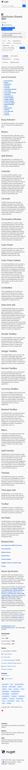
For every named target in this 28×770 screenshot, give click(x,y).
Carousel (7, 87)
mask (22, 689)
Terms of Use (20, 760)
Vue (18, 592)
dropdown (22, 696)
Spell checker (8, 108)
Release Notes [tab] (15, 62)
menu (17, 701)
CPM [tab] (3, 43)
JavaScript (4, 592)
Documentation (6, 549)
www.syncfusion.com (7, 627)
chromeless (19, 698)
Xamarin (13, 593)
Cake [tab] (12, 45)
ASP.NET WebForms (18, 590)
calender (4, 698)
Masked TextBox (9, 104)
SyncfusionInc (9, 678)
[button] (22, 48)
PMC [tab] (9, 41)
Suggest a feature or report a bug (11, 563)
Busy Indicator (8, 81)
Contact (4, 724)
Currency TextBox (9, 103)
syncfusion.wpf (19, 684)
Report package (7, 669)
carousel (11, 698)
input (10, 689)
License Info (6, 657)
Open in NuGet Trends (9, 666)
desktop (4, 686)
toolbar (9, 703)
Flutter (3, 593)
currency (16, 689)
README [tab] (6, 56)
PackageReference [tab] (16, 41)
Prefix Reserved (8, 25)
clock (3, 701)
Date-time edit (8, 96)
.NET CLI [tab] (4, 41)
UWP (23, 593)
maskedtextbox (15, 691)
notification (14, 694)
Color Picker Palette (10, 92)
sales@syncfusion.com (8, 626)
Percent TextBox (9, 101)
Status (3, 731)
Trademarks (11, 764)
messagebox (5, 694)
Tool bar (6, 113)
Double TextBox (9, 98)
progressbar (5, 696)
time (3, 703)
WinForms (5, 597)
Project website (7, 654)
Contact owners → (5, 675)
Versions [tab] (6, 62)
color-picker (10, 701)
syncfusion (5, 684)
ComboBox (7, 94)
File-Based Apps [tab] (5, 45)
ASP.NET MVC (8, 590)
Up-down (7, 115)
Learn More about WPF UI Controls (11, 545)
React (15, 592)
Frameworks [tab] (15, 56)
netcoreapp (12, 686)
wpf (11, 684)
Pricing (3, 566)
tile (22, 701)
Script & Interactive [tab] (17, 43)
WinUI (13, 597)
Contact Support (6, 559)
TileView (6, 109)
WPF (9, 597)
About (14, 760)
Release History (6, 552)
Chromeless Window (10, 89)
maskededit (5, 691)
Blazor (15, 588)
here (2, 621)
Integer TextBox (9, 99)
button (20, 686)
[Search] (24, 6)
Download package (8, 660)
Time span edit (8, 111)
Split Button (8, 84)
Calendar (7, 86)
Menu (6, 106)
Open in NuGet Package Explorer (12, 663)
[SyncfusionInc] (2, 678)
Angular (10, 592)
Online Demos (5, 556)
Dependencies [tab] (7, 59)
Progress (14, 696)
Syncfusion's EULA (17, 617)
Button (6, 82)
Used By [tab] (17, 59)
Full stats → (4, 635)
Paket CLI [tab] (9, 43)
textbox (4, 689)
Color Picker (7, 91)
